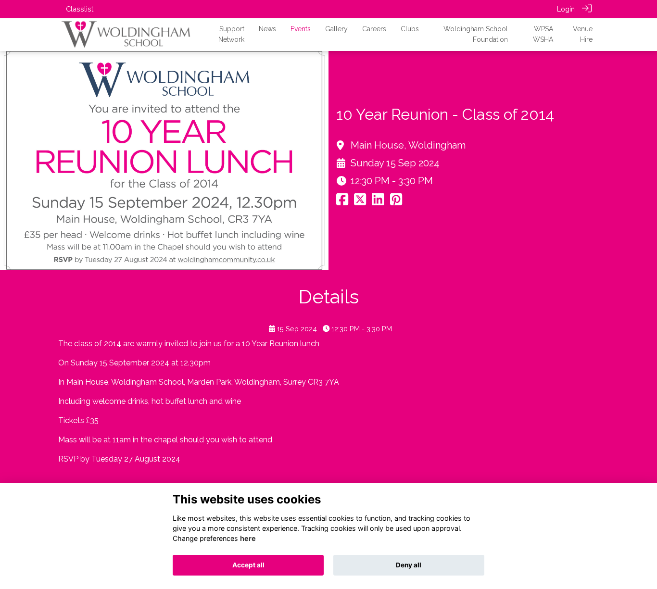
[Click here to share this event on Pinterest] (396, 202)
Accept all (248, 565)
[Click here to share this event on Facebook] (342, 202)
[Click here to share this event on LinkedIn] (378, 202)
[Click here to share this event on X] (360, 202)
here (248, 538)
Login (566, 9)
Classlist (79, 9)
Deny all (408, 565)
